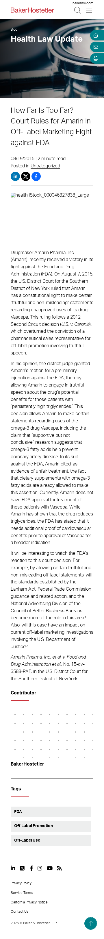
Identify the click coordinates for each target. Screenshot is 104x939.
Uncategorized (45, 166)
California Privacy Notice (29, 902)
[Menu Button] (89, 10)
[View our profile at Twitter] (22, 868)
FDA (18, 812)
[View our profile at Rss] (59, 868)
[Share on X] (26, 176)
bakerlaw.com (83, 3)
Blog (14, 29)
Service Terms (22, 892)
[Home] (94, 35)
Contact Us (19, 911)
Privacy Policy (21, 883)
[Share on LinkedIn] (15, 176)
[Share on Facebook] (36, 176)
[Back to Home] (32, 10)
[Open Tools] (94, 58)
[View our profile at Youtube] (50, 868)
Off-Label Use (27, 840)
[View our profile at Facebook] (31, 868)
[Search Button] (78, 10)
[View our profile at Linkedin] (13, 868)
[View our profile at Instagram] (40, 868)
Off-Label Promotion (33, 826)
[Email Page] (94, 47)
